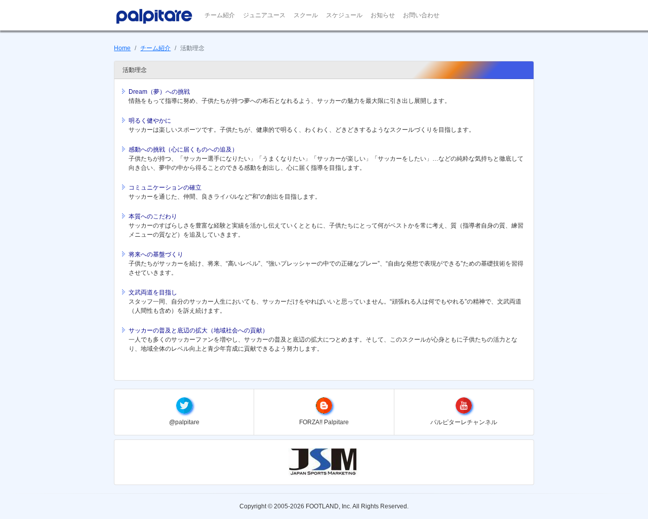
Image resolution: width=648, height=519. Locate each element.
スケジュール (344, 15)
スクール (306, 15)
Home (122, 48)
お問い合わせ (421, 15)
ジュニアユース (264, 15)
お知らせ (383, 15)
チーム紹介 (220, 15)
